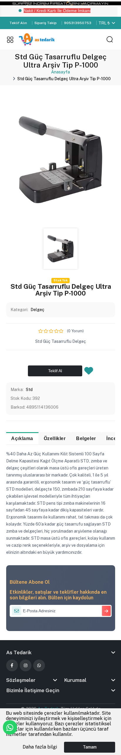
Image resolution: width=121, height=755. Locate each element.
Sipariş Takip (45, 23)
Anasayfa (60, 72)
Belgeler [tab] (86, 438)
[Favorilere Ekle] (88, 372)
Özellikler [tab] (55, 438)
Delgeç (37, 309)
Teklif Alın (18, 23)
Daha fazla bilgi (40, 747)
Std (29, 389)
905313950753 (77, 23)
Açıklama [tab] (22, 438)
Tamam (90, 747)
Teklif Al (55, 370)
